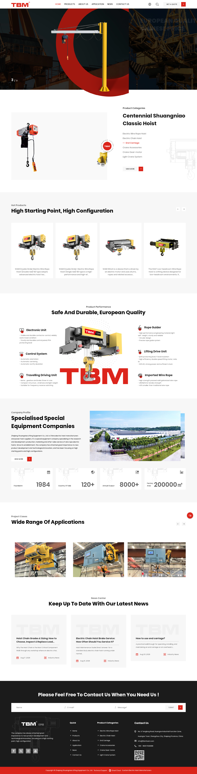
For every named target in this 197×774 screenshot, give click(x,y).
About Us (83, 4)
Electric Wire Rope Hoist (134, 133)
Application (98, 4)
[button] (138, 436)
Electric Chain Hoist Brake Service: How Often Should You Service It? (35, 640)
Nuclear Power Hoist (29, 573)
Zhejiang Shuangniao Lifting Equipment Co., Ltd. (74, 770)
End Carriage (70, 7)
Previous (4, 51)
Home (58, 4)
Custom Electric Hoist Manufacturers (136, 770)
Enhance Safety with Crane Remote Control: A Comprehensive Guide (156, 640)
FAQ (81, 7)
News (110, 4)
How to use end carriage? (90, 638)
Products (69, 4)
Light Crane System (132, 156)
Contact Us (122, 4)
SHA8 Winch (76, 271)
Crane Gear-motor (132, 152)
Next (193, 51)
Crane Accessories (132, 147)
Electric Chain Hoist (132, 138)
